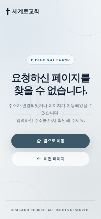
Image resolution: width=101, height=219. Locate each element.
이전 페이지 (54, 158)
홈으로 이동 (54, 140)
